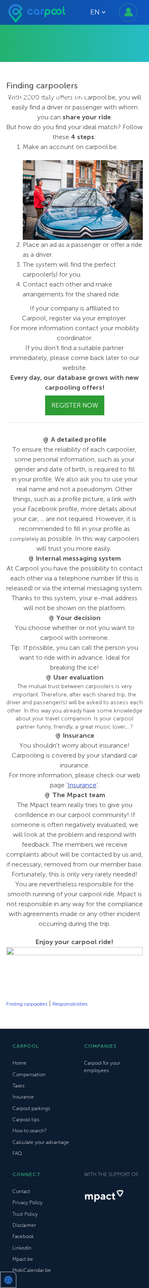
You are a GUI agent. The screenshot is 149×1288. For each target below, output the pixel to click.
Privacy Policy (27, 1202)
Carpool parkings (31, 1108)
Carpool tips (25, 1119)
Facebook (23, 1236)
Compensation (29, 1074)
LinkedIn (21, 1248)
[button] (8, 1279)
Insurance (81, 785)
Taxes (18, 1086)
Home (19, 1063)
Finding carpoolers (26, 1004)
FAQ (17, 1153)
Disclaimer (24, 1225)
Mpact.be (22, 1259)
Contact (21, 1191)
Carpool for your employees (102, 1066)
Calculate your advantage (40, 1142)
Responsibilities (70, 1004)
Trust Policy (25, 1214)
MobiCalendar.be (31, 1270)
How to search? (29, 1131)
